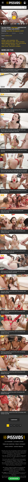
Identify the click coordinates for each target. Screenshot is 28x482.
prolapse (18, 46)
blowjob (13, 44)
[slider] (6, 24)
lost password (8, 441)
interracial (12, 46)
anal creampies (10, 40)
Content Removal (18, 446)
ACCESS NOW (14, 478)
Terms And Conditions (9, 444)
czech (18, 44)
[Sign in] (25, 2)
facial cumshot (20, 41)
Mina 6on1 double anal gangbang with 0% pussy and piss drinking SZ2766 (13, 110)
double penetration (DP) (8, 41)
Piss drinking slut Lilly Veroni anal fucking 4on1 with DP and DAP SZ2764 (13, 251)
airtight (3, 40)
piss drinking (22, 43)
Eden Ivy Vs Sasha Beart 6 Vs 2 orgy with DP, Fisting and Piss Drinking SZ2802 (12, 70)
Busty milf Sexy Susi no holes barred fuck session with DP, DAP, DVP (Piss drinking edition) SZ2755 (14, 171)
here (5, 472)
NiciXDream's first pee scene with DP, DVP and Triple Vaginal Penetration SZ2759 (13, 130)
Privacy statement (20, 444)
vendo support (9, 446)
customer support (18, 441)
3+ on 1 (4, 44)
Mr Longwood (16, 31)
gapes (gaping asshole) (8, 43)
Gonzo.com (8, 35)
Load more (14, 419)
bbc (17, 40)
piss (17, 43)
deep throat (4, 46)
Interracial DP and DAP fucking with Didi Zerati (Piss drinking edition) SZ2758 (13, 271)
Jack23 (22, 31)
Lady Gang (14, 27)
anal (9, 44)
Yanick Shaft (9, 31)
